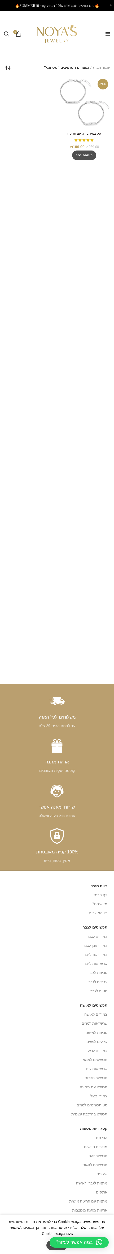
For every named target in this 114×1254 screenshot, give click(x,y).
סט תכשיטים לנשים (92, 1105)
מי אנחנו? (99, 904)
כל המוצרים (98, 913)
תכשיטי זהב (98, 1156)
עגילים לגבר (98, 982)
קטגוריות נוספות (93, 1128)
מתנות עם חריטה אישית (88, 1201)
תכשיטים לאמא (95, 1060)
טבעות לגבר (98, 972)
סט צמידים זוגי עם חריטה (84, 133)
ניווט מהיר (99, 886)
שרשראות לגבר (95, 963)
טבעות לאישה (96, 1032)
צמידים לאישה (95, 1014)
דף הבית (100, 895)
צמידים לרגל (97, 1051)
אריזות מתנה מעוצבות (89, 1210)
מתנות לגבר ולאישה (91, 1183)
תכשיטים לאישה (93, 1005)
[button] (84, 155)
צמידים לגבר (97, 936)
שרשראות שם (96, 1069)
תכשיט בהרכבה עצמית (89, 1114)
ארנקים (101, 1192)
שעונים (102, 1174)
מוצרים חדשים (95, 1147)
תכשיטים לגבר (95, 927)
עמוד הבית (101, 67)
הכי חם (101, 1138)
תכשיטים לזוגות (94, 1165)
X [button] (110, 5)
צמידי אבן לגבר (95, 945)
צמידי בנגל (98, 1096)
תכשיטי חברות (96, 1078)
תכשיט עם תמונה (93, 1087)
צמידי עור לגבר (95, 954)
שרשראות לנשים (94, 1023)
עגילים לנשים (96, 1042)
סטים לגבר (98, 991)
